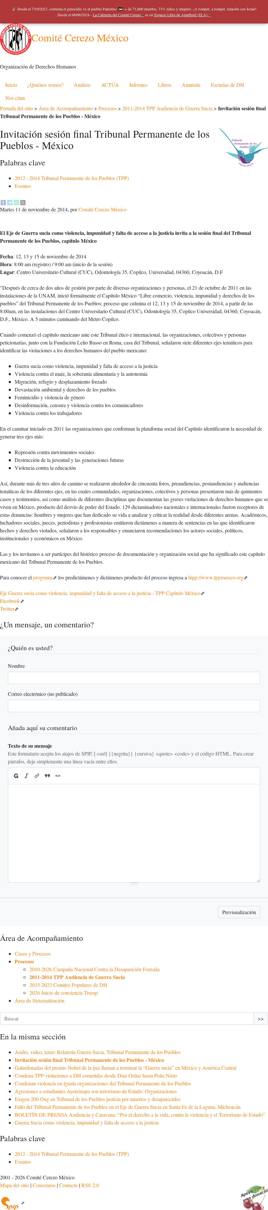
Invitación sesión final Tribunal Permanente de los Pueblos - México (89, 1060)
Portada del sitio (16, 108)
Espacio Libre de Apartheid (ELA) (181, 14)
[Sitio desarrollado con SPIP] (12, 1203)
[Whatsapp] (16, 201)
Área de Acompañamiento (66, 108)
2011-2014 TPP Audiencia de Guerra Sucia (167, 108)
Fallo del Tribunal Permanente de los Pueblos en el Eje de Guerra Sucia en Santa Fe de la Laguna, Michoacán (128, 1106)
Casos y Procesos (33, 953)
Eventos (23, 185)
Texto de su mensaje (30, 745)
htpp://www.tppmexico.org (215, 577)
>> (261, 1018)
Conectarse (44, 1185)
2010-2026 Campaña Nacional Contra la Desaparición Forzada (94, 969)
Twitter (7, 608)
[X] (22, 201)
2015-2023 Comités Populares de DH (68, 984)
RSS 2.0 (90, 1185)
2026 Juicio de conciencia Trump (63, 992)
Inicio (11, 84)
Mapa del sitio (14, 1185)
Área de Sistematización (39, 1000)
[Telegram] (9, 201)
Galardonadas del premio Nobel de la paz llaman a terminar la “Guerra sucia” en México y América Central (125, 1067)
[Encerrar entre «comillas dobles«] (58, 776)
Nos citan (15, 97)
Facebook (10, 600)
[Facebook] (3, 201)
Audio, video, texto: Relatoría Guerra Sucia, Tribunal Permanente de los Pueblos (97, 1052)
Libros (164, 84)
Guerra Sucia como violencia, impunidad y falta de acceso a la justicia (87, 1122)
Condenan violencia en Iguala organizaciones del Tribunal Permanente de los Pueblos (103, 1083)
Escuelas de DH (227, 84)
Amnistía (191, 84)
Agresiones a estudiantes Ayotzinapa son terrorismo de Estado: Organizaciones (96, 1091)
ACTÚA (110, 84)
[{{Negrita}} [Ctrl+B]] (15, 776)
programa (43, 577)
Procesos (107, 108)
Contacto (68, 1185)
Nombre (16, 665)
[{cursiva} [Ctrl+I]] (26, 776)
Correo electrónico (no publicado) (42, 693)
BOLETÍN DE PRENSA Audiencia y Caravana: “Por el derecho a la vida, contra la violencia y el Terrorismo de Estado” (140, 1114)
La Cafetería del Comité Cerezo (117, 14)
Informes (138, 84)
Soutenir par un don (251, 1193)
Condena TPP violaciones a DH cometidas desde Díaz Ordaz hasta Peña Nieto (96, 1075)
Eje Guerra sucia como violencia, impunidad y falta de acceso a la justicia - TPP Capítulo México (100, 593)
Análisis (82, 84)
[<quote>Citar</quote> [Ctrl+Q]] (47, 776)
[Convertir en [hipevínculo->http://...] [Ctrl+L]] (37, 776)
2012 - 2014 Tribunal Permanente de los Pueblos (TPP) (72, 178)
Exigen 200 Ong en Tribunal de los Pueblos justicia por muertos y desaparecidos (97, 1098)
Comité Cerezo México (79, 37)
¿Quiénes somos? (45, 84)
